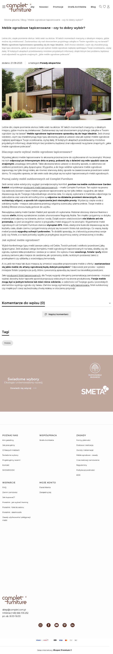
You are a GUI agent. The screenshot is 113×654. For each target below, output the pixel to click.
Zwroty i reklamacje (84, 450)
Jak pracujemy (8, 445)
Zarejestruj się (45, 492)
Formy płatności (83, 440)
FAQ (4, 487)
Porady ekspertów (50, 63)
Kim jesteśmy (8, 440)
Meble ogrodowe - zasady (87, 455)
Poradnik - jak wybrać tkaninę (15, 502)
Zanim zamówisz (9, 492)
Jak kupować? (8, 497)
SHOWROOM (8, 470)
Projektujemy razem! (11, 460)
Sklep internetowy (53, 650)
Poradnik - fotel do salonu (13, 507)
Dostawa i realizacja (84, 445)
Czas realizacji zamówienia (87, 460)
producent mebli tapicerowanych (41, 187)
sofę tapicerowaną (80, 285)
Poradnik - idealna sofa (11, 512)
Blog (23, 20)
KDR (78, 475)
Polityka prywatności (85, 470)
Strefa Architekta (46, 440)
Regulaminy (81, 465)
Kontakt (5, 465)
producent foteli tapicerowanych (24, 275)
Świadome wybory (10, 455)
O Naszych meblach (11, 450)
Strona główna (11, 20)
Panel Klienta (45, 487)
